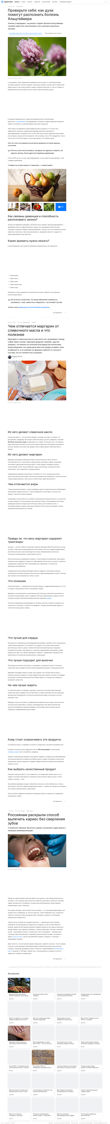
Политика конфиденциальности (100, 1122)
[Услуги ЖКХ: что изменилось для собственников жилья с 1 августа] (19, 1061)
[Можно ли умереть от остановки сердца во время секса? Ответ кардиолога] (19, 1013)
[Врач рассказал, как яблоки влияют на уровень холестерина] (19, 989)
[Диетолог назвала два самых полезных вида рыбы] (43, 1013)
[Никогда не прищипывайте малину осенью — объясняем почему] (43, 1109)
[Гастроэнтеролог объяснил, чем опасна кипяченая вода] (43, 1085)
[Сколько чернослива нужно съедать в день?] (91, 1085)
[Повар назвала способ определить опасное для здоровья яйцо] (67, 1013)
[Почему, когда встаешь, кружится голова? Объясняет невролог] (91, 1061)
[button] (37, 56)
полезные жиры (13, 752)
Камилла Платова (17, 356)
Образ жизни (20, 6)
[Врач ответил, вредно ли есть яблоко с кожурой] (91, 1013)
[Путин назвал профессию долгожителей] (91, 1109)
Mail (2, 1122)
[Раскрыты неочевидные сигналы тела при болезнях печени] (67, 989)
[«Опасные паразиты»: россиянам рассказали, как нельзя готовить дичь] (67, 1061)
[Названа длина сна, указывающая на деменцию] (91, 989)
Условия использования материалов (62, 1122)
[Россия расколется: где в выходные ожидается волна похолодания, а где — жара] (67, 1037)
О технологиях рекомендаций (85, 1122)
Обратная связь (74, 1122)
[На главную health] (8, 2)
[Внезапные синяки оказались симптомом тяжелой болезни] (19, 1037)
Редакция (50, 1122)
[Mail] (2, 2)
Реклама (13, 1122)
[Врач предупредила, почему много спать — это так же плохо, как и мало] (43, 1037)
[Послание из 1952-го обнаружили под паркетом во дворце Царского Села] (43, 1061)
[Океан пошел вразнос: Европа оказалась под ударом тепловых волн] (91, 1037)
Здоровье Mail (26, 322)
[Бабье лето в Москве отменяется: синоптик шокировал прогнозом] (19, 1109)
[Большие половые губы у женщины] (43, 989)
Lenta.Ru (23, 810)
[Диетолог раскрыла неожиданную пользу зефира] (67, 1109)
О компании (7, 1122)
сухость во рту (17, 936)
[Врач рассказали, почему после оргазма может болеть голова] (19, 1085)
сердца (49, 598)
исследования (20, 121)
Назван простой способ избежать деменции (34, 307)
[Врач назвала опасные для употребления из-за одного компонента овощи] (67, 1085)
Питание (34, 322)
